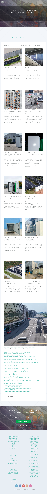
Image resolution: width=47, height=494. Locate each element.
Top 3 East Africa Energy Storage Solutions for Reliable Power (32, 239)
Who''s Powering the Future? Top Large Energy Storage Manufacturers (33, 281)
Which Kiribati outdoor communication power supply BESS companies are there (21, 380)
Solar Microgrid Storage (13, 436)
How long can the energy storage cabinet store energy (16, 371)
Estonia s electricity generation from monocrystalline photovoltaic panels (20, 359)
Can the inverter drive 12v (9, 389)
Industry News (13, 469)
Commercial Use (33, 451)
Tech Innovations (13, 479)
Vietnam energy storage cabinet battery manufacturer (15, 373)
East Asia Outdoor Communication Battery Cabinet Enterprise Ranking (19, 356)
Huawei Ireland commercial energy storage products (15, 382)
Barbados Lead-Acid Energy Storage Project (13, 385)
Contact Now (23, 425)
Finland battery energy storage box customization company (17, 390)
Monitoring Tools (34, 446)
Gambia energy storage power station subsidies (14, 355)
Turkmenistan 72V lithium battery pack (12, 386)
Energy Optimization (33, 445)
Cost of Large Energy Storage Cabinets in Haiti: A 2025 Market (12, 111)
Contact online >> (23, 17)
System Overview (13, 437)
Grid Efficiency (33, 458)
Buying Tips (33, 475)
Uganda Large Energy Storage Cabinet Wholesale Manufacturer (25, 37)
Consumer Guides (34, 473)
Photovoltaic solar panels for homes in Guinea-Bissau (16, 364)
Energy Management (33, 442)
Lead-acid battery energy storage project (13, 383)
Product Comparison (33, 476)
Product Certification (13, 463)
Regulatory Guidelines (34, 460)
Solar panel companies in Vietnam (11, 365)
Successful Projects (33, 466)
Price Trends (13, 455)
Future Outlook (13, 478)
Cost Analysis (13, 454)
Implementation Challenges (34, 467)
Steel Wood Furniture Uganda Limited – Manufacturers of (32, 196)
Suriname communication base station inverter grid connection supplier (19, 370)
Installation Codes (13, 461)
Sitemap (33, 489)
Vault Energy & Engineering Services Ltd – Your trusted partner (33, 111)
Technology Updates (13, 472)
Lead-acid (13, 445)
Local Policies (34, 461)
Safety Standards (13, 460)
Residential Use (33, 449)
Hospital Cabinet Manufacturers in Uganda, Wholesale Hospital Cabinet (34, 69)
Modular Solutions (34, 440)
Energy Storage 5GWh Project (10, 374)
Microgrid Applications (34, 448)
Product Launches (13, 470)
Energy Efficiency (34, 454)
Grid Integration (33, 439)
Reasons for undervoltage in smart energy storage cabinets (17, 377)
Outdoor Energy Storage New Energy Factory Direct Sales (17, 368)
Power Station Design (34, 436)
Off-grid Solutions (34, 452)
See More (10, 396)
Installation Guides (13, 439)
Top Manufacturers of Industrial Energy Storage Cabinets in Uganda (12, 239)
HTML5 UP (28, 489)
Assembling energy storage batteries (12, 361)
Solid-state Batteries (13, 448)
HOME (9, 37)
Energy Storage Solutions (13, 440)
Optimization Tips (34, 455)
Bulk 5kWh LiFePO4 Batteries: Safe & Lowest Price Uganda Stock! (13, 69)
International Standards (34, 463)
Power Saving (34, 457)
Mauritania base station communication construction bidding (17, 387)
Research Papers (34, 469)
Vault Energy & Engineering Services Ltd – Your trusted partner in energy (12, 196)
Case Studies (34, 464)
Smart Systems (34, 443)
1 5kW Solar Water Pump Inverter (11, 367)
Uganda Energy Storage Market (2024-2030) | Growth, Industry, (11, 281)
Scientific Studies (34, 470)
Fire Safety (13, 464)
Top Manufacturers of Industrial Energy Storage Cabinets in (12, 154)
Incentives (13, 457)
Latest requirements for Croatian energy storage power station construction (21, 362)
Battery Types (13, 442)
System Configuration (34, 437)
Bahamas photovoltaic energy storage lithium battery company (17, 352)
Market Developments (13, 473)
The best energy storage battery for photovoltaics (15, 376)
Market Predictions (13, 481)
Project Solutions (23, 421)
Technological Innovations (34, 472)
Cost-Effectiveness (13, 458)
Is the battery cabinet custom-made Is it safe (13, 358)
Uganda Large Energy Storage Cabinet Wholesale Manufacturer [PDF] (19, 347)
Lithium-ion (13, 443)
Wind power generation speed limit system (13, 379)
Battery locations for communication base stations (15, 353)
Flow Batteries (13, 446)
